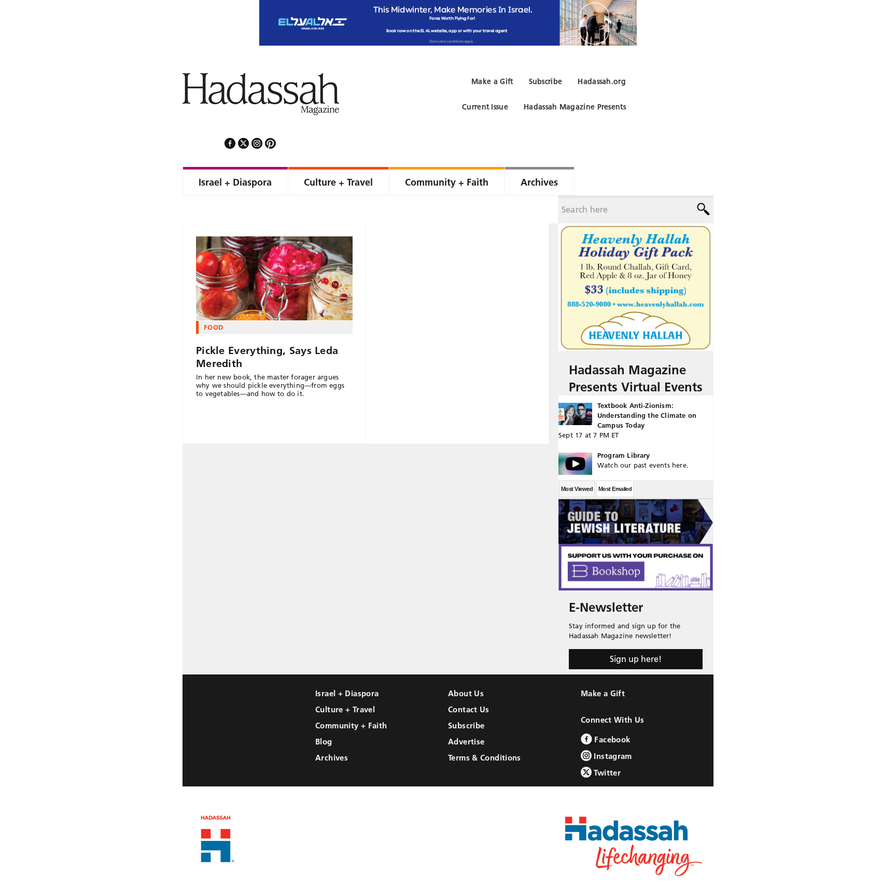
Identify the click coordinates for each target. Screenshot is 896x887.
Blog (323, 714)
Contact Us (468, 681)
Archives (331, 730)
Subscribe (466, 697)
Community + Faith (351, 697)
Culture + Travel (345, 681)
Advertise (466, 714)
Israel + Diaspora (347, 665)
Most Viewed (577, 461)
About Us (466, 665)
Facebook (611, 711)
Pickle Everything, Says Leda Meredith (267, 329)
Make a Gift (603, 665)
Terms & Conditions (484, 730)
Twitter (606, 745)
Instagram (612, 728)
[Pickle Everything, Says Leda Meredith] (274, 250)
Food (213, 299)
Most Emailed (615, 461)
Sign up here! (636, 631)
